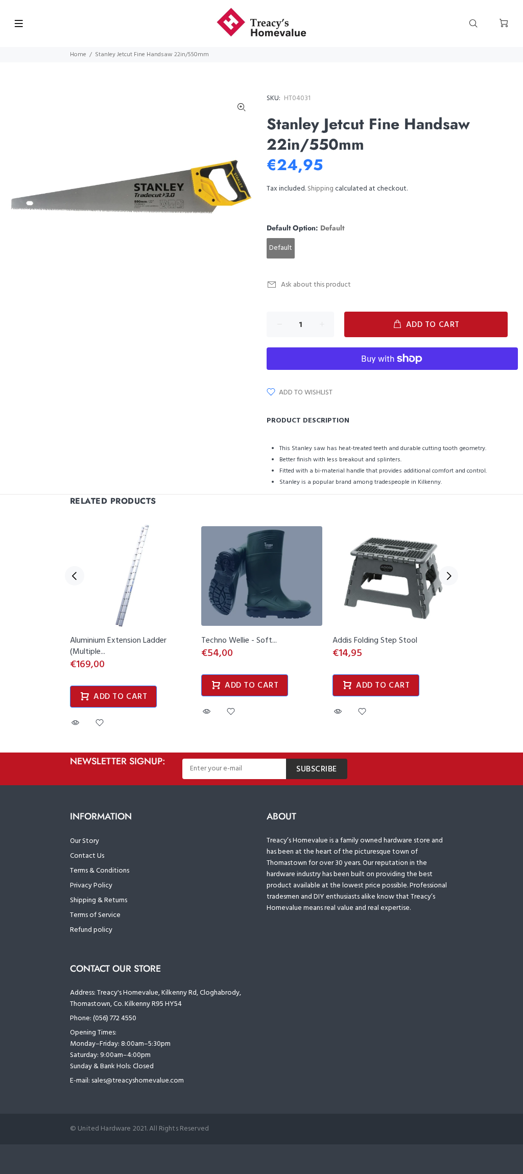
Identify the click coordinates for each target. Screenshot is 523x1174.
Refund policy (91, 930)
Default (280, 248)
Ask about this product (316, 285)
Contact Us (87, 856)
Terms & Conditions (99, 871)
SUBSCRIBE (316, 769)
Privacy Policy (91, 885)
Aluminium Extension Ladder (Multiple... (118, 646)
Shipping (320, 189)
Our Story (84, 841)
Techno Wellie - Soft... (239, 640)
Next (448, 575)
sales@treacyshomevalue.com (137, 1081)
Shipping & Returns (98, 900)
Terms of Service (95, 915)
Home (78, 55)
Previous (74, 575)
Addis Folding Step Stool (374, 640)
